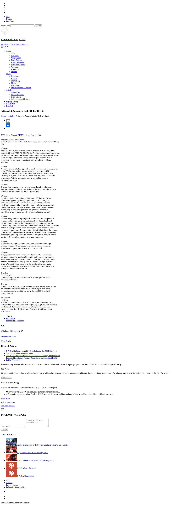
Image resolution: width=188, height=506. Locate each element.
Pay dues (15, 55)
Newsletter (10, 104)
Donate (9, 19)
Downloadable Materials (21, 88)
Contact (9, 483)
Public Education (13, 360)
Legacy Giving (12, 101)
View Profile (6, 341)
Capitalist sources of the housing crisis (32, 453)
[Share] (96, 125)
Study (8, 74)
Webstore (15, 67)
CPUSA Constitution (25, 476)
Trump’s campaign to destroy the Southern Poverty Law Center (42, 445)
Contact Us (15, 69)
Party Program (17, 60)
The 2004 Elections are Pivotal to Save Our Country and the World (33, 356)
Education (15, 76)
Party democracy (18, 65)
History (14, 83)
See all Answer (8, 406)
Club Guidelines (17, 62)
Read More (5, 398)
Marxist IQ (15, 81)
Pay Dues (10, 21)
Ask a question (8, 402)
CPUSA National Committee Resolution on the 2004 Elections (31, 351)
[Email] (96, 121)
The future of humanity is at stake (19, 353)
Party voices (16, 97)
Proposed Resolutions (15, 321)
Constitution (16, 58)
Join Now (5, 369)
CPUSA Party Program (26, 468)
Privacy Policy (12, 485)
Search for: (5, 26)
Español (9, 106)
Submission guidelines (20, 99)
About (8, 51)
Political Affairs (17, 94)
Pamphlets (15, 85)
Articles (9, 90)
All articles (15, 92)
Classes (14, 78)
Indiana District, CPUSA (14, 135)
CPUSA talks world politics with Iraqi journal (35, 460)
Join (7, 17)
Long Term (10, 318)
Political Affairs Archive (16, 487)
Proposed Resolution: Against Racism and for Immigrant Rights (31, 358)
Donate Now (6, 377)
